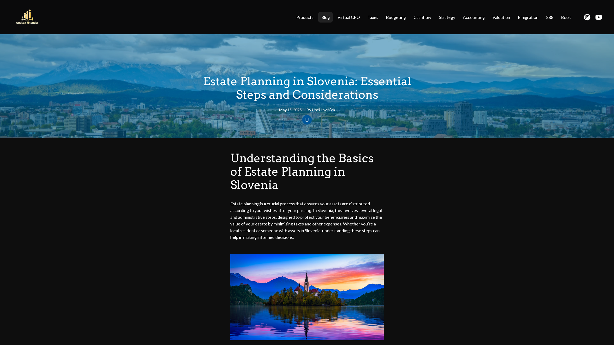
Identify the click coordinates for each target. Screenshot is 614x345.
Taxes (372, 17)
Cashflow (422, 17)
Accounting (474, 17)
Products (304, 17)
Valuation (501, 17)
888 (549, 17)
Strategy (447, 17)
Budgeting (396, 17)
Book (566, 17)
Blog (325, 17)
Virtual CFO (348, 17)
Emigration (528, 17)
